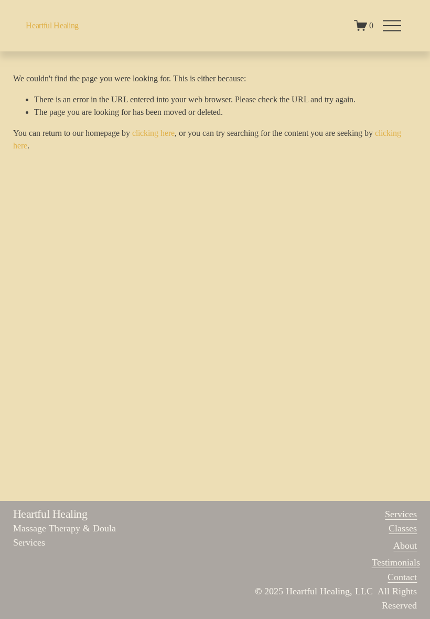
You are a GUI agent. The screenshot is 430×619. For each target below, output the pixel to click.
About (405, 545)
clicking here (153, 133)
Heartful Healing (52, 25)
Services (401, 514)
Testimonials (396, 562)
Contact (402, 577)
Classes (403, 528)
